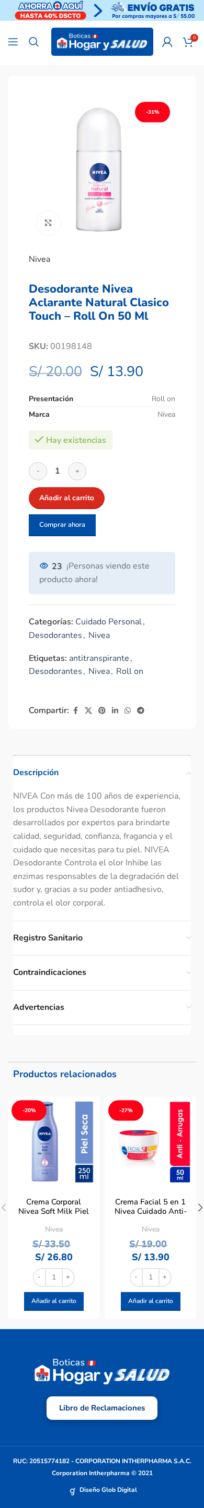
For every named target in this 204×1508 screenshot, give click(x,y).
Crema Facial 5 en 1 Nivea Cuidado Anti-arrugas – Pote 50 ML (150, 1211)
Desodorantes (55, 635)
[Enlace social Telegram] (141, 711)
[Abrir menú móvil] (13, 41)
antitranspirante (99, 658)
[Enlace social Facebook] (75, 711)
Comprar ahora (62, 524)
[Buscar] (34, 41)
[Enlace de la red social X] (88, 711)
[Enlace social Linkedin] (115, 711)
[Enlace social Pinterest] (102, 711)
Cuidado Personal (108, 622)
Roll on (129, 671)
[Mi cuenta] (167, 41)
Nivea (39, 259)
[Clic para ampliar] (48, 223)
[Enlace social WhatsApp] (127, 711)
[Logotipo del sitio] (102, 41)
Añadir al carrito (66, 498)
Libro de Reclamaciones (102, 1408)
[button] (54, 1301)
